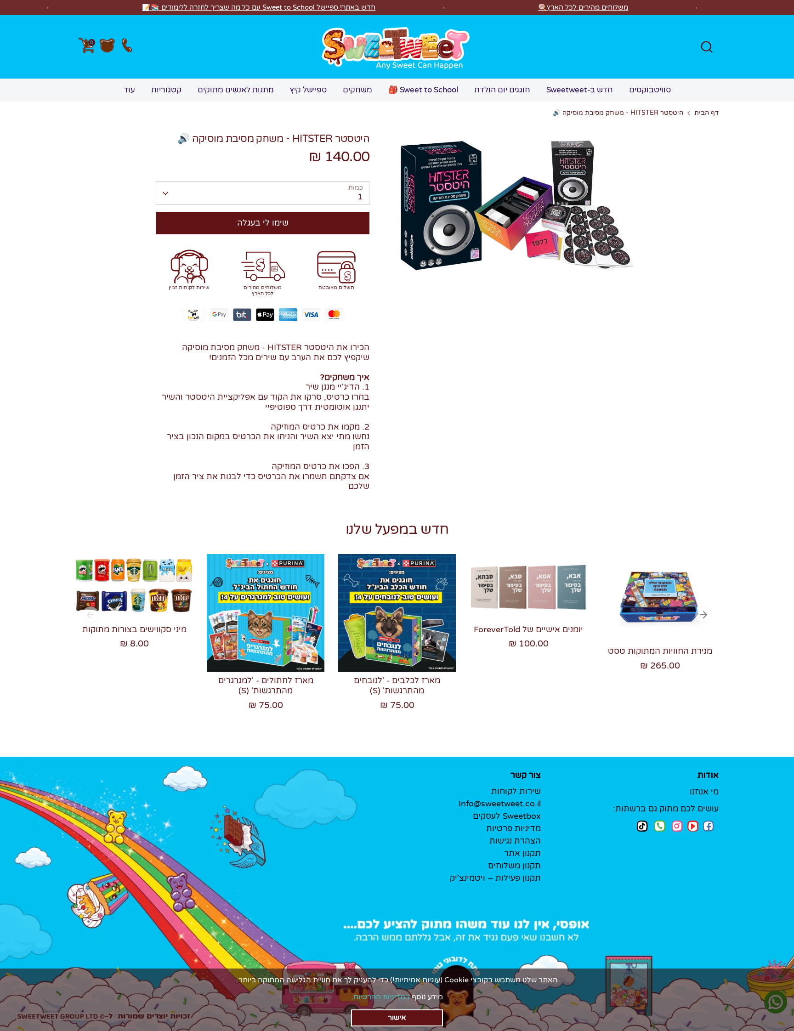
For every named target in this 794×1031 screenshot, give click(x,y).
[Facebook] (708, 826)
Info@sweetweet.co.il (500, 804)
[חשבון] (107, 47)
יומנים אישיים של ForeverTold (528, 629)
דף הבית (706, 113)
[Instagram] (677, 826)
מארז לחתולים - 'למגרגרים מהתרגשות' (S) (265, 685)
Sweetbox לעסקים (507, 816)
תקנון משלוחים (514, 866)
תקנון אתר (522, 853)
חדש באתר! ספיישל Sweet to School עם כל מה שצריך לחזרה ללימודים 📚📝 (258, 7)
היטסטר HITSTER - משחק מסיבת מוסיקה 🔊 (618, 113)
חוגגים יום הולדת (502, 90)
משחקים (357, 90)
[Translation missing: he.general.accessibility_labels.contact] (127, 47)
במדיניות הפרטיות (381, 997)
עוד (129, 90)
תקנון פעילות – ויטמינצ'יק (495, 878)
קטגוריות (166, 90)
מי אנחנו (704, 792)
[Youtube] (692, 826)
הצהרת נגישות (515, 841)
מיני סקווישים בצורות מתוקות (134, 629)
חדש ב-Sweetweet (579, 90)
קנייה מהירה (135, 595)
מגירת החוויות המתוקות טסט (660, 651)
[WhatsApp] (659, 827)
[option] (127, 610)
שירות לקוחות (516, 791)
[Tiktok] (642, 826)
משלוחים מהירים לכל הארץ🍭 (583, 7)
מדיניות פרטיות (513, 828)
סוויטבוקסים (650, 90)
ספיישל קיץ (308, 90)
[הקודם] (90, 614)
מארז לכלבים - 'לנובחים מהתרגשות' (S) (397, 685)
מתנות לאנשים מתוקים (236, 90)
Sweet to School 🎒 (423, 90)
